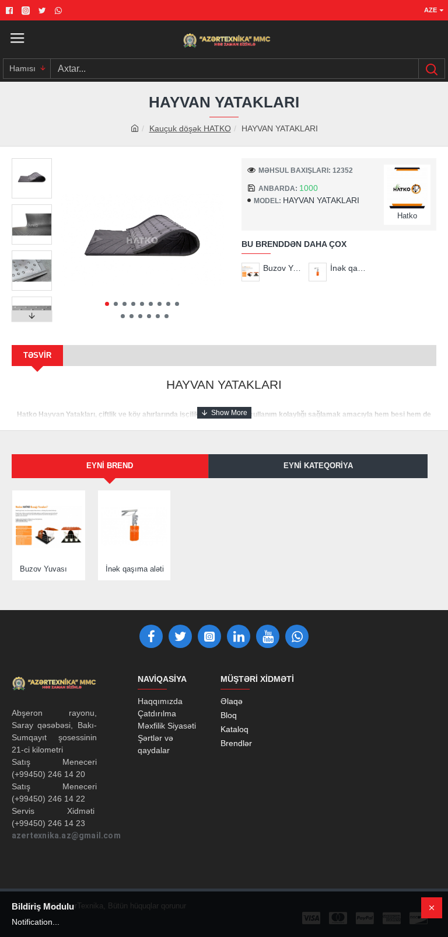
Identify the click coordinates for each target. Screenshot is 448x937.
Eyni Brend (109, 465)
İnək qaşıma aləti (349, 268)
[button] (107, 304)
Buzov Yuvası (282, 268)
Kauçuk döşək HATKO (190, 128)
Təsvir (37, 355)
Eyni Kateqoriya (318, 465)
